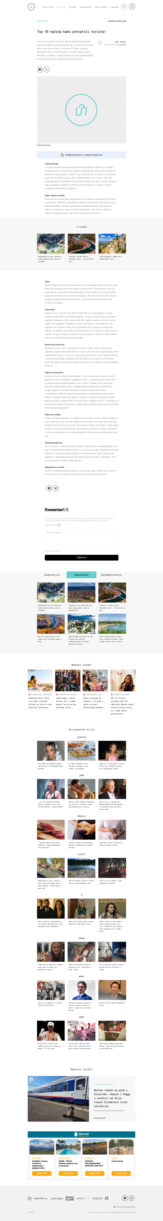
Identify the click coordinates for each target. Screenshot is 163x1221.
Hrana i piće (48, 7)
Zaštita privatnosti (117, 1212)
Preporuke (114, 7)
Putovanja (61, 7)
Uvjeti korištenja (106, 1212)
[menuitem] (132, 6)
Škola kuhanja (101, 7)
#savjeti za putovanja (117, 21)
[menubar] (132, 6)
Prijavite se (81, 557)
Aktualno (72, 7)
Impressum (90, 1212)
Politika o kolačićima (129, 1212)
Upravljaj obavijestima (125, 1207)
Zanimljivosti (85, 7)
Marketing (98, 1212)
